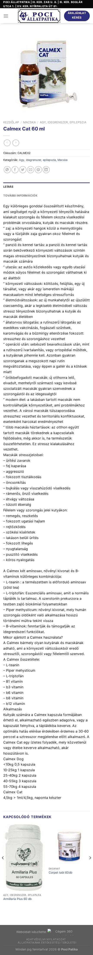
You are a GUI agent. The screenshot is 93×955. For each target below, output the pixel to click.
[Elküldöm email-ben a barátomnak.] (30, 169)
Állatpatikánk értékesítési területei (47, 942)
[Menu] (5, 16)
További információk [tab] (20, 195)
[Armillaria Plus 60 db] (23, 857)
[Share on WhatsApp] (7, 169)
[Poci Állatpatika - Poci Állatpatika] (39, 16)
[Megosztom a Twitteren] (22, 169)
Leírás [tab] (8, 186)
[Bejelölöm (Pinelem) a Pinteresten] (38, 169)
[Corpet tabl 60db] (69, 844)
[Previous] (3, 866)
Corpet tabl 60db (60, 872)
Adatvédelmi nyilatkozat (46, 939)
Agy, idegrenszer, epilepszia (63, 122)
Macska (29, 122)
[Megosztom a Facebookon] (15, 169)
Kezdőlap (11, 122)
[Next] (90, 866)
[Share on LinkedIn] (46, 169)
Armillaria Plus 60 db (17, 899)
